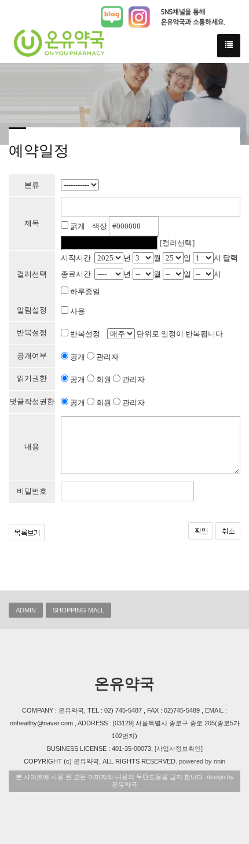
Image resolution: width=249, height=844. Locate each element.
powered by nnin (202, 761)
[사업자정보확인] (179, 748)
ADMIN (26, 610)
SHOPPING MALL (78, 610)
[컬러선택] (177, 242)
